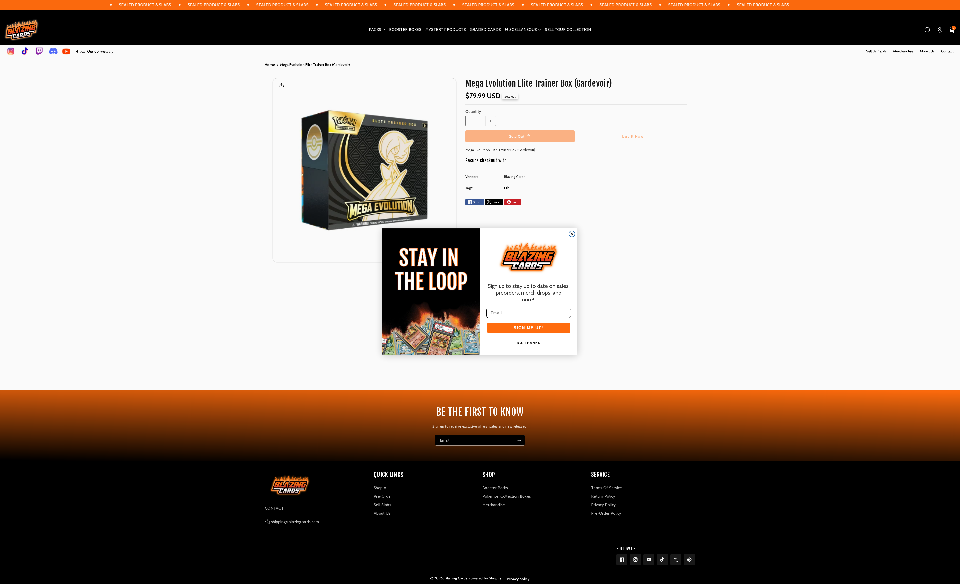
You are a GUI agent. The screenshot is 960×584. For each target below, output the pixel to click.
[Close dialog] (572, 234)
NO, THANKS (529, 343)
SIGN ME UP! (529, 328)
